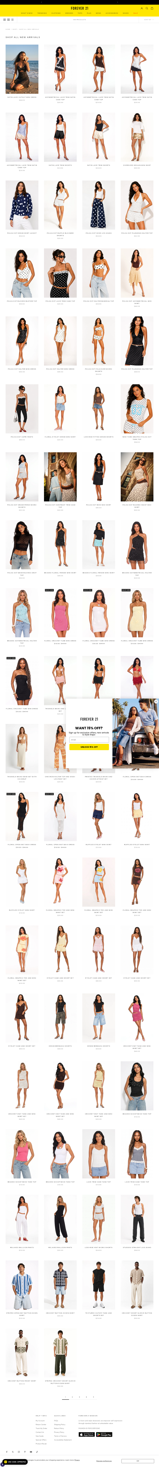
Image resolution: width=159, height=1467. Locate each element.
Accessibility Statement (63, 1440)
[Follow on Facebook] (7, 1452)
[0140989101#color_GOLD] (137, 137)
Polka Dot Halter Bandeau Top (98, 301)
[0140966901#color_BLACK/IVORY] (60, 69)
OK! (138, 1461)
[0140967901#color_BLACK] (22, 69)
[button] (15, 1462)
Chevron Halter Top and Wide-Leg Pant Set (60, 778)
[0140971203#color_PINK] (137, 1018)
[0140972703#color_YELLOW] (137, 816)
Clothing (56, 13)
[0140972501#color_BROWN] (22, 1018)
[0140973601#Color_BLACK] (137, 544)
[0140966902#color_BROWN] (98, 69)
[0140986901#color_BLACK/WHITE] (22, 341)
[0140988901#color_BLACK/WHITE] (137, 341)
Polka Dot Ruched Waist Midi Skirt (137, 506)
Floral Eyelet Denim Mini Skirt (60, 437)
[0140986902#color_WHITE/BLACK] (60, 341)
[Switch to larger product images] (4, 20)
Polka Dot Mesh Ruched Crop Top (22, 574)
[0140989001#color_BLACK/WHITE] (98, 476)
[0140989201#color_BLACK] (22, 544)
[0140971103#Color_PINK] (60, 882)
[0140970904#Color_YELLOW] (137, 612)
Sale (135, 13)
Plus (89, 13)
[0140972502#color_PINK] (98, 950)
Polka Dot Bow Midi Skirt (98, 505)
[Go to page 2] (93, 1397)
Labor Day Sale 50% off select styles (79, 2)
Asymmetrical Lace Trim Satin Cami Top (60, 98)
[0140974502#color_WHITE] (22, 1219)
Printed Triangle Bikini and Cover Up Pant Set (98, 778)
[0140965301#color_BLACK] (98, 1285)
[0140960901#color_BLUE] (60, 1285)
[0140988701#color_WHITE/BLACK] (137, 408)
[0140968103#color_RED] (137, 680)
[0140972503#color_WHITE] (137, 950)
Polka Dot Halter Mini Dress (22, 369)
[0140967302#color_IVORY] (98, 137)
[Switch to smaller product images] (8, 20)
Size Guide (40, 1436)
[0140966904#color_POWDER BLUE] (22, 137)
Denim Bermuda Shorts (60, 1046)
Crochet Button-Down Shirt (60, 1313)
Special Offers (41, 1440)
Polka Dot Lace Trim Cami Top (60, 301)
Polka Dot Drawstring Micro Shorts (22, 506)
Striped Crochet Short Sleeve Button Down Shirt (60, 1382)
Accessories (112, 13)
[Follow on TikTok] (37, 1452)
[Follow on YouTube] (31, 1452)
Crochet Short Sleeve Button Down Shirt (137, 1314)
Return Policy (59, 1428)
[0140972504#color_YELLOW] (60, 950)
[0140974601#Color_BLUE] (60, 408)
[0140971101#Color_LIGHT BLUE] (98, 882)
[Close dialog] (156, 701)
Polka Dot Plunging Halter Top (137, 233)
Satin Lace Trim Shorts (60, 165)
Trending (42, 13)
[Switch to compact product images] (12, 20)
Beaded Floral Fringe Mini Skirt (60, 573)
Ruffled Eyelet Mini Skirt (99, 844)
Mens (98, 13)
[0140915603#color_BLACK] (137, 1219)
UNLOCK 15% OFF (89, 747)
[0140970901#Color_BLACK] (22, 680)
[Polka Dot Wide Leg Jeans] (98, 205)
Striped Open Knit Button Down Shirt (22, 1314)
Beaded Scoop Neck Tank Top (137, 1114)
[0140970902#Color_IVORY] (98, 612)
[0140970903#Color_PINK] (60, 612)
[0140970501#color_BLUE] (98, 1018)
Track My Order (41, 1428)
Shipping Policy (59, 1424)
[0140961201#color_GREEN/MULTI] (60, 1352)
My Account (40, 1421)
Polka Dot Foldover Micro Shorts (98, 370)
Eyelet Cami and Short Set (60, 978)
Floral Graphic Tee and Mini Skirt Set (60, 911)
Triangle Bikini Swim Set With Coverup (22, 778)
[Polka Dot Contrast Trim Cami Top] (60, 476)
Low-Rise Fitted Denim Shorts (98, 437)
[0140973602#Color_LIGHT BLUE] (22, 612)
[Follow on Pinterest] (25, 1452)
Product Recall (41, 1444)
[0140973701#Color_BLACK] (60, 544)
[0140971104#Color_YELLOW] (22, 950)
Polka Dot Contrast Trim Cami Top (60, 506)
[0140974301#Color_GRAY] (98, 1219)
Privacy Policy (59, 1432)
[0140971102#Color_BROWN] (137, 882)
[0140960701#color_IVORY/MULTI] (22, 1352)
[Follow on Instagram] (19, 1452)
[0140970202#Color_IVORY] (60, 816)
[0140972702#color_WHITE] (22, 882)
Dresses (69, 13)
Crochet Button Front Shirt (22, 1381)
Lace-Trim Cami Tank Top (99, 1182)
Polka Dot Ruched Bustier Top (22, 301)
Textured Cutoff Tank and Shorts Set (98, 1314)
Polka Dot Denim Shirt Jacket (22, 233)
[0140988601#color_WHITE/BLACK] (98, 341)
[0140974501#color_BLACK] (60, 1219)
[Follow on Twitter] (13, 1452)
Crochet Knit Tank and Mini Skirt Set (137, 1047)
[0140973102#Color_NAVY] (137, 1153)
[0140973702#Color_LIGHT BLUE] (98, 544)
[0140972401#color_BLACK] (137, 1085)
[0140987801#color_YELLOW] (137, 273)
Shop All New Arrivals (29, 29)
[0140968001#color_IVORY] (22, 748)
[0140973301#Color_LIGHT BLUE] (98, 408)
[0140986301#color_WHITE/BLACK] (60, 205)
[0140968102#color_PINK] (60, 680)
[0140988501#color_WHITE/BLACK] (98, 273)
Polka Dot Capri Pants (22, 437)
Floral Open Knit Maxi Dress (137, 777)
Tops (80, 13)
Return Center (41, 1424)
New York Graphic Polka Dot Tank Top (137, 438)
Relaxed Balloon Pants (22, 1247)
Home (8, 29)
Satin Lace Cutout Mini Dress (21, 97)
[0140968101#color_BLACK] (98, 680)
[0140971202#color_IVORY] (22, 1085)
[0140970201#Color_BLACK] (22, 816)
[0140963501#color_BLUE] (22, 1285)
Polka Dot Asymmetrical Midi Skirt (137, 302)
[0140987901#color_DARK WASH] (22, 205)
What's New (27, 13)
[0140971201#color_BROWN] (60, 1085)
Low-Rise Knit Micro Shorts (98, 1247)
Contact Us (40, 1432)
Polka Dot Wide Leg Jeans (99, 233)
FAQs (56, 1421)
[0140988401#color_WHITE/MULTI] (137, 476)
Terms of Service (60, 1436)
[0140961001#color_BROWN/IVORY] (137, 1285)
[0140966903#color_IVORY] (137, 69)
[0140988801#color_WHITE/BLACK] (22, 476)
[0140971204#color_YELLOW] (98, 1085)
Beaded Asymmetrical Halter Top (137, 574)
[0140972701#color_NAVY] (98, 816)
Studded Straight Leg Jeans (137, 1247)
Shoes (126, 13)
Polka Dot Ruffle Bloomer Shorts (60, 234)
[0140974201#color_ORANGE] (60, 748)
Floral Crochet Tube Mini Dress (60, 641)
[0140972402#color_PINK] (22, 1153)
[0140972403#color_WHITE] (60, 1153)
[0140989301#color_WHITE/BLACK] (22, 273)
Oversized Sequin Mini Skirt (137, 165)
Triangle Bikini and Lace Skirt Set (60, 710)
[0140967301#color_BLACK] (60, 137)
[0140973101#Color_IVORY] (98, 1153)
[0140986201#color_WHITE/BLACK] (137, 205)
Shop (15, 29)
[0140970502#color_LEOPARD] (60, 1018)
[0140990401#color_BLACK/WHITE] (60, 273)
